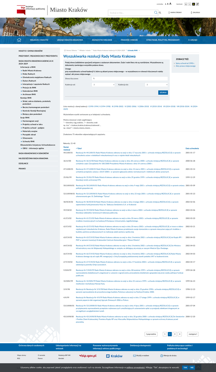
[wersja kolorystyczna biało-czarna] (189, 4)
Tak (185, 368)
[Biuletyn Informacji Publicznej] (90, 357)
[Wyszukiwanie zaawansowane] (160, 13)
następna (192, 334)
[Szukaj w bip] (156, 13)
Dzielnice (23, 163)
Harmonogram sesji (30, 121)
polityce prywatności (135, 368)
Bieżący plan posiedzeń (32, 114)
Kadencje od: (70, 85)
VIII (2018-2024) (183, 106)
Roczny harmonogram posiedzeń (36, 107)
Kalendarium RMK (30, 91)
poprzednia (151, 334)
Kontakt (61, 358)
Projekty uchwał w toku (33, 124)
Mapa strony (21, 355)
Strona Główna (71, 50)
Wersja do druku (170, 355)
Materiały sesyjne (30, 131)
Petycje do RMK (29, 88)
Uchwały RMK (29, 141)
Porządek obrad (29, 135)
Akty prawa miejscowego (186, 66)
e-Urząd (192, 40)
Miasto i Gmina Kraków (31, 51)
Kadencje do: (123, 85)
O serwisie (41, 355)
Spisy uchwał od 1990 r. (185, 63)
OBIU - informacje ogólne (33, 148)
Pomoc (40, 358)
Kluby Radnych (29, 74)
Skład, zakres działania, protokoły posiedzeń (37, 102)
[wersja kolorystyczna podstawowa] (186, 4)
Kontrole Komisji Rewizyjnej (34, 111)
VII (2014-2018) (169, 106)
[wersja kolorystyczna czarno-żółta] (193, 4)
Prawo (22, 169)
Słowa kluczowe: (71, 79)
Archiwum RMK (29, 94)
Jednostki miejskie (102, 40)
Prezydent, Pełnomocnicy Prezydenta (38, 56)
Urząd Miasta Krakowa (70, 40)
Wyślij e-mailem (142, 355)
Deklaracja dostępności (140, 346)
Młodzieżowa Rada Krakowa (33, 158)
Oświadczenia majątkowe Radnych (37, 77)
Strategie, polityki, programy (163, 40)
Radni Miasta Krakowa (32, 71)
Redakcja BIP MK (64, 355)
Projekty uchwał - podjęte (33, 128)
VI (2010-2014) (156, 106)
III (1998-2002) (117, 106)
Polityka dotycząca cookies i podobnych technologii (180, 347)
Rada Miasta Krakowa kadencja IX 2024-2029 (36, 62)
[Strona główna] (20, 40)
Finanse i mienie (129, 40)
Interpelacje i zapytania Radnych (36, 84)
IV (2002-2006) (130, 106)
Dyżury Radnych (29, 81)
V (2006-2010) (143, 106)
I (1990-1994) (93, 106)
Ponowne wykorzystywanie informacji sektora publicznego (107, 347)
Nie (192, 368)
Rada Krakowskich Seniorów (34, 153)
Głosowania (27, 138)
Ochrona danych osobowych (31, 346)
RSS (18, 358)
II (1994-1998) (104, 106)
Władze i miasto (39, 40)
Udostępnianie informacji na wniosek (68, 347)
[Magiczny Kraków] (118, 357)
